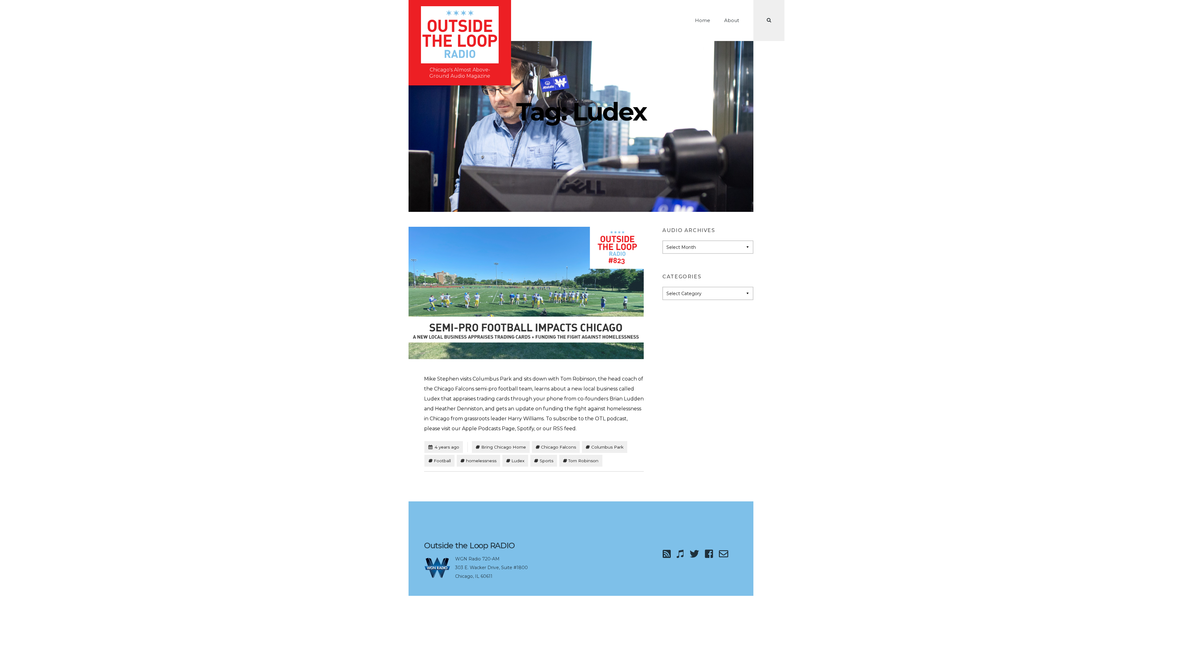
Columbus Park (607, 447)
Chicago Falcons (558, 447)
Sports (546, 460)
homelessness (481, 460)
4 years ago (443, 447)
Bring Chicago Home (503, 447)
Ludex (517, 460)
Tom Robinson (583, 460)
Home (702, 20)
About (731, 20)
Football (442, 460)
